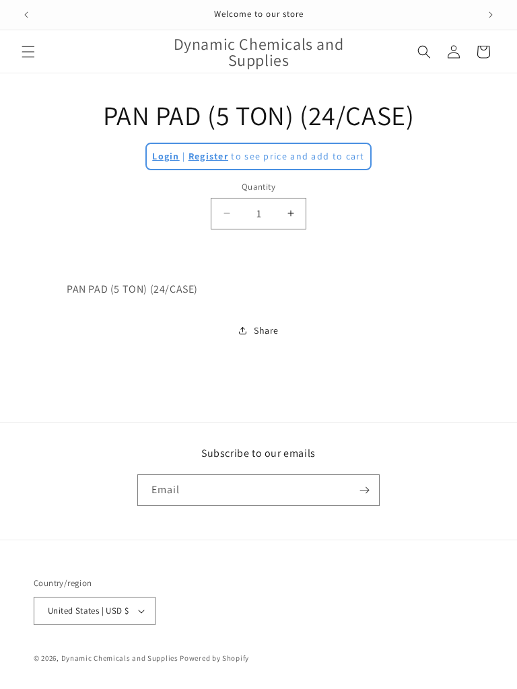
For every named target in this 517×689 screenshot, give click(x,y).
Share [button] (266, 330)
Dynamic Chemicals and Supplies (119, 658)
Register (208, 156)
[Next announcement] (491, 15)
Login (166, 156)
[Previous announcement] (26, 15)
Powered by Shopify (214, 658)
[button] (28, 52)
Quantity (258, 186)
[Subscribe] (364, 490)
